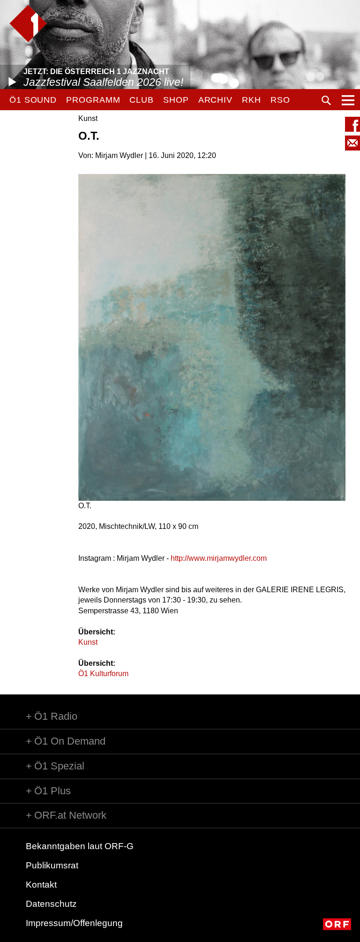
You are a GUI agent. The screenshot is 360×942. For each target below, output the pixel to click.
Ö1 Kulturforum (103, 674)
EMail (352, 143)
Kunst (88, 642)
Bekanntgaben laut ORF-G (80, 846)
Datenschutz (51, 904)
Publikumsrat (52, 865)
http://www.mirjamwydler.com (219, 558)
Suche (326, 100)
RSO (280, 100)
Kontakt (41, 884)
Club (141, 100)
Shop (176, 100)
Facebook (352, 124)
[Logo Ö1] (28, 23)
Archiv (215, 100)
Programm (93, 100)
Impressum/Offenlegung (74, 923)
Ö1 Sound (33, 100)
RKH (251, 100)
